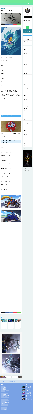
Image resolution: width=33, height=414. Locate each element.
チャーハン (7, 402)
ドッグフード (3, 403)
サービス (14, 3)
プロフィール (9, 3)
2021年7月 (26, 110)
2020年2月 (26, 145)
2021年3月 (26, 119)
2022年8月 (26, 95)
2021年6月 (26, 112)
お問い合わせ (29, 3)
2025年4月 (26, 64)
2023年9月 (26, 73)
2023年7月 (26, 75)
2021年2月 (26, 121)
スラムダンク (3, 402)
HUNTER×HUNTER (4, 394)
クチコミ (24, 3)
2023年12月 (26, 71)
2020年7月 (26, 134)
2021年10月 (26, 106)
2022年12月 (26, 88)
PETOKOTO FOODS (4, 395)
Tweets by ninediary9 (26, 170)
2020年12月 (26, 123)
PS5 (8, 395)
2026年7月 (26, 51)
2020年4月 (26, 141)
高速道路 (5, 409)
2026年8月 (26, 49)
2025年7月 (26, 60)
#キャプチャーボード (4, 388)
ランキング (19, 3)
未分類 (25, 43)
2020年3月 (26, 143)
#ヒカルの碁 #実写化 (4, 389)
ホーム (3, 3)
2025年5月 (26, 62)
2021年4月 (26, 117)
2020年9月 (26, 130)
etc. (25, 37)
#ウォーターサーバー (4, 387)
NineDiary (16, 1)
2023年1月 (26, 86)
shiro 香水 (3, 396)
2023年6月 (26, 77)
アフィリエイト (26, 39)
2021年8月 (26, 108)
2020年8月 (26, 132)
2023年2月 (26, 84)
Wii (6, 396)
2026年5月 (26, 53)
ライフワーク (3, 8)
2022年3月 (26, 99)
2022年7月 (26, 97)
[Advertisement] (11, 107)
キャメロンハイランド (4, 401)
